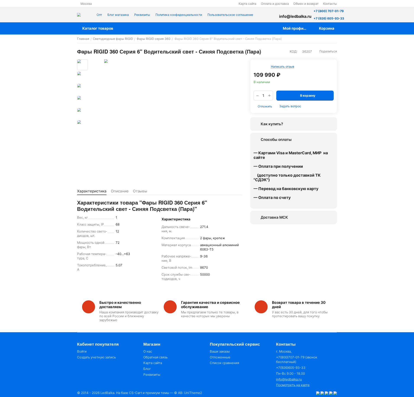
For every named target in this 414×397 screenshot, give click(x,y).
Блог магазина (118, 14)
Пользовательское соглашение (230, 14)
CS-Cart (135, 393)
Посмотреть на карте (293, 385)
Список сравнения (224, 363)
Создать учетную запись (96, 357)
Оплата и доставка (275, 3)
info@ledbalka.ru (289, 379)
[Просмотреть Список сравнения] (261, 14)
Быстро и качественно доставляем (120, 304)
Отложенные (220, 357)
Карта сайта (247, 3)
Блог (147, 369)
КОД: (293, 51)
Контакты (330, 3)
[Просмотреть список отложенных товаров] (272, 14)
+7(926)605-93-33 (291, 368)
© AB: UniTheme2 (188, 393)
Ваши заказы (220, 351)
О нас (147, 351)
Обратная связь (155, 357)
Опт (99, 14)
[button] (326, 51)
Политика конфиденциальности (178, 14)
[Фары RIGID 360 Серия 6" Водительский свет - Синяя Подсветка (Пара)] (166, 121)
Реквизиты (142, 14)
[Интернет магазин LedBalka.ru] (79, 14)
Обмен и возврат (306, 3)
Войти (82, 351)
